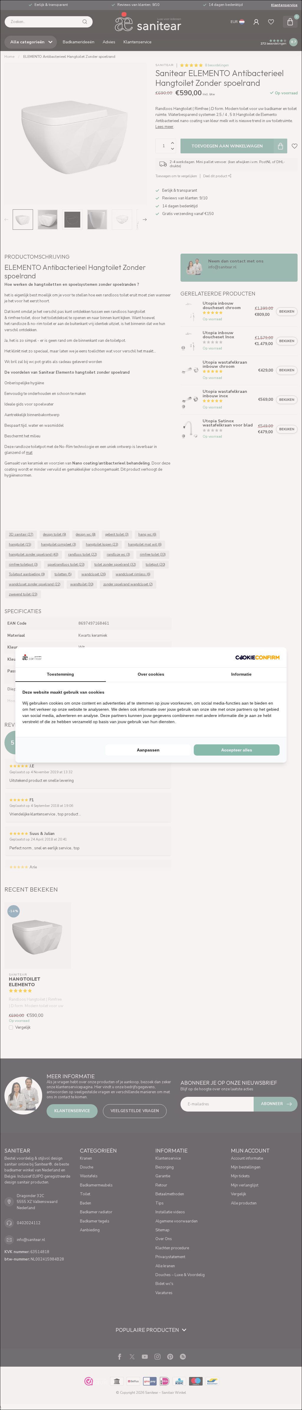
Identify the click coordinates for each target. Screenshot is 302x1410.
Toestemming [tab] (60, 674)
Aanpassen (148, 750)
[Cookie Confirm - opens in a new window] (257, 657)
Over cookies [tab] (151, 674)
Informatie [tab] (241, 674)
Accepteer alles (236, 750)
